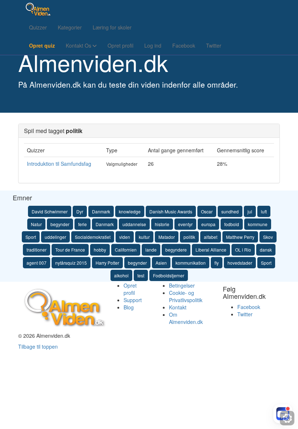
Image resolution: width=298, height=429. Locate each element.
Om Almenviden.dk (186, 318)
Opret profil (120, 45)
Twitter (213, 45)
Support (133, 300)
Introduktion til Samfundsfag (59, 163)
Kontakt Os (79, 45)
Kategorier (70, 27)
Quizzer (38, 27)
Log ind (152, 45)
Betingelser (182, 285)
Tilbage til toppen (38, 346)
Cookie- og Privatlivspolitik (185, 296)
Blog (129, 307)
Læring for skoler (112, 27)
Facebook (183, 45)
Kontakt (177, 307)
